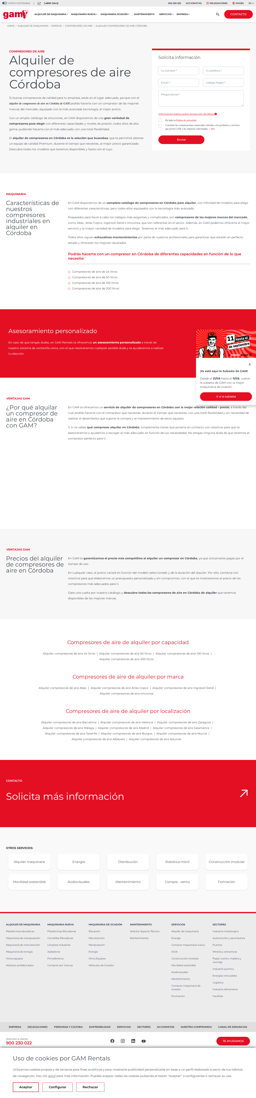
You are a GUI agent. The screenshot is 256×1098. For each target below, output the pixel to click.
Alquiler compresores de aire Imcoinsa (126, 693)
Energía (78, 862)
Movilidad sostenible (29, 882)
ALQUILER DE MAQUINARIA (50, 14)
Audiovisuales (79, 882)
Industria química (223, 968)
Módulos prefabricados (20, 965)
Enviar (181, 139)
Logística (218, 982)
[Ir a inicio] (15, 14)
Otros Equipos (97, 958)
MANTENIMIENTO (144, 14)
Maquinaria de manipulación (23, 938)
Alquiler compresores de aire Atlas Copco (119, 688)
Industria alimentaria (225, 989)
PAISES (240, 3)
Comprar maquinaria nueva (188, 944)
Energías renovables (225, 975)
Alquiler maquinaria (29, 862)
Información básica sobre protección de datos (186, 113)
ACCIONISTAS (194, 3)
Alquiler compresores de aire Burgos (126, 733)
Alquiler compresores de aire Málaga (68, 728)
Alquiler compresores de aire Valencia (126, 722)
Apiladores (53, 951)
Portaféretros (55, 958)
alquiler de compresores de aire (27, 103)
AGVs (174, 951)
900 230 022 (174, 3)
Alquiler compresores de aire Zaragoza (184, 722)
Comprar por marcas (60, 965)
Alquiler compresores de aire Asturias (155, 739)
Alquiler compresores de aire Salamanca (181, 728)
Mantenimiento (128, 882)
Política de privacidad (186, 120)
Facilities (218, 996)
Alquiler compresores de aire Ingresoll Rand (183, 688)
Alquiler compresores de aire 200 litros (126, 659)
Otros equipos (14, 958)
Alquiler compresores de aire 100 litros (182, 653)
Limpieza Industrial (58, 944)
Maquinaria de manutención (23, 944)
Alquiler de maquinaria (185, 931)
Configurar (57, 1087)
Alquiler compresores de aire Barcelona (68, 722)
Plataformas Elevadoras (61, 931)
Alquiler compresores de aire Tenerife (71, 733)
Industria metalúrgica (226, 931)
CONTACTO (238, 14)
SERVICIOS (165, 14)
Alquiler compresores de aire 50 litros (125, 653)
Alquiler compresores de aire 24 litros (69, 653)
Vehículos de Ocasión (101, 965)
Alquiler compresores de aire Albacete (98, 739)
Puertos (217, 944)
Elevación (94, 931)
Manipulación (97, 944)
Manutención (97, 938)
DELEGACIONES (219, 3)
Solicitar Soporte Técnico (145, 931)
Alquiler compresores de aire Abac (63, 688)
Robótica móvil (177, 862)
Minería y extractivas (225, 951)
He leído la (180, 120)
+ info (212, 128)
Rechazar (90, 1087)
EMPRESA (182, 14)
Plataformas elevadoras (20, 931)
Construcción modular (227, 862)
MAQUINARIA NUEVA (83, 14)
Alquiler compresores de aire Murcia (181, 733)
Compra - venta (177, 882)
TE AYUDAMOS (233, 1041)
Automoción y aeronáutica (229, 938)
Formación (226, 882)
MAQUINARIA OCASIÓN (114, 14)
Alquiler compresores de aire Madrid (123, 728)
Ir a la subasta (226, 396)
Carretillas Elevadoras (60, 938)
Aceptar (25, 1087)
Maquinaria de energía (19, 951)
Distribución (128, 862)
